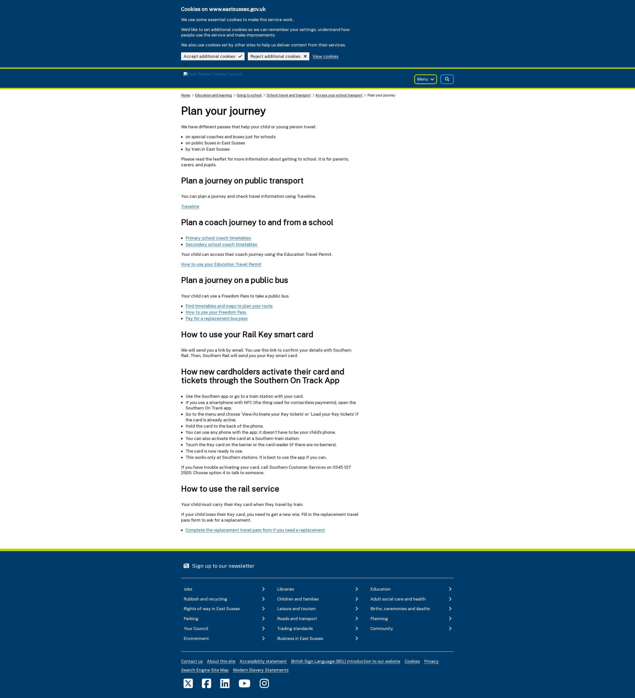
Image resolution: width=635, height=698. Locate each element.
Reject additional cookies (275, 56)
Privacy (431, 661)
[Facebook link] (206, 683)
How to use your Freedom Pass (216, 312)
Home (185, 95)
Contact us (192, 661)
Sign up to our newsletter (222, 566)
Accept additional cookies (209, 56)
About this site (221, 661)
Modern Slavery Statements (260, 669)
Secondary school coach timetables (222, 244)
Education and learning (213, 95)
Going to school (249, 95)
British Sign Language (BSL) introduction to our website (345, 661)
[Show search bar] (447, 79)
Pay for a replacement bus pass (217, 318)
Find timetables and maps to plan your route (229, 305)
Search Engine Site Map (205, 669)
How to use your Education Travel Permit (221, 264)
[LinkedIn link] (225, 683)
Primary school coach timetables (218, 237)
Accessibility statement (263, 661)
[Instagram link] (264, 683)
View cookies (325, 56)
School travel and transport (289, 95)
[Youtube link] (244, 683)
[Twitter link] (188, 683)
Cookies (412, 661)
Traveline (190, 206)
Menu (422, 79)
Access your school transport (339, 95)
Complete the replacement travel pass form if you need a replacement (255, 529)
